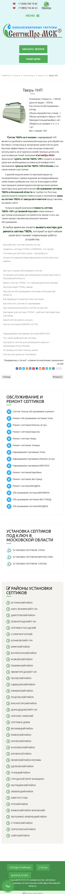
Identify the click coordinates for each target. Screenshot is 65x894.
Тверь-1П (42, 75)
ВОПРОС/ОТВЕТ (20, 875)
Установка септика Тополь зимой (20, 350)
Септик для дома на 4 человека (19, 354)
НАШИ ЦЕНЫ (33, 59)
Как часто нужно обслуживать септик (22, 270)
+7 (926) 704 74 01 (27, 3)
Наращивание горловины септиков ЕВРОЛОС (26, 333)
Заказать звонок (33, 49)
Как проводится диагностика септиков (23, 299)
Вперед (57, 377)
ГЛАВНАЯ (5, 75)
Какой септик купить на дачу (18, 320)
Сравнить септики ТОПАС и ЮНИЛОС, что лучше (28, 249)
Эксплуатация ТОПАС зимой (17, 287)
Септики (16, 75)
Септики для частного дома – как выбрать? (25, 253)
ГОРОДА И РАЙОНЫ (20, 867)
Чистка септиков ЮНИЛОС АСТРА (20, 324)
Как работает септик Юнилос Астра (21, 244)
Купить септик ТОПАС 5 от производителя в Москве (30, 283)
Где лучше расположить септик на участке (25, 308)
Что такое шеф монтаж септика (19, 338)
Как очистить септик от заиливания (21, 303)
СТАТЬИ (43, 867)
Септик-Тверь (29, 75)
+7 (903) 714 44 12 (27, 8)
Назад (7, 377)
